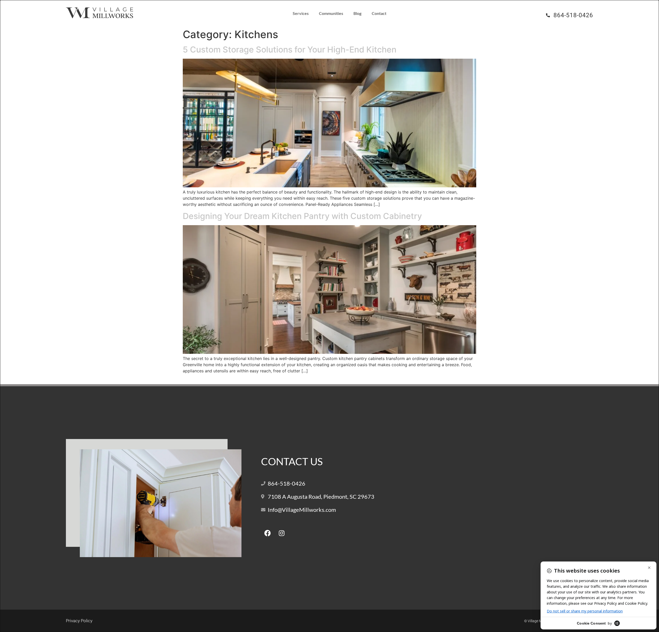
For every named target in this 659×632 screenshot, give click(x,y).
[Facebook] (267, 532)
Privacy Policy (79, 620)
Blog (357, 13)
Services (301, 13)
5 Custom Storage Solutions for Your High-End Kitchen (289, 50)
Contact (379, 13)
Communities (331, 13)
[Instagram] (281, 532)
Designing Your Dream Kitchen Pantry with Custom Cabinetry (302, 216)
